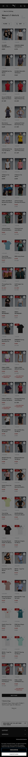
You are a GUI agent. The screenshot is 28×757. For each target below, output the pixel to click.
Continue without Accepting (21, 739)
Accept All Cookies (14, 754)
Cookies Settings (14, 749)
